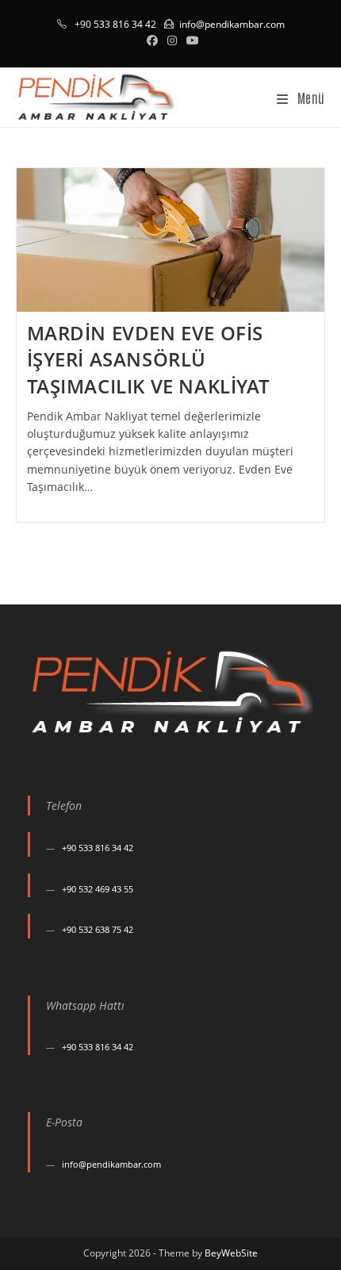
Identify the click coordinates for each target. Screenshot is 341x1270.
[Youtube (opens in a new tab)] (190, 40)
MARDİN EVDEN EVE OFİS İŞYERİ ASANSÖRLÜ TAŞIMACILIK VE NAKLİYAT (148, 359)
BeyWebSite (231, 1253)
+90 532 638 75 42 (97, 929)
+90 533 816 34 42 (97, 848)
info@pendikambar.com (232, 24)
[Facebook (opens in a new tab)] (152, 40)
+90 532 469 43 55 (97, 889)
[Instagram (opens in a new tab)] (172, 40)
